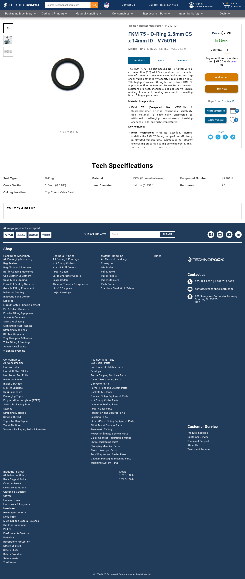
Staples (7, 408)
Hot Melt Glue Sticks (15, 371)
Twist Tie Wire (11, 425)
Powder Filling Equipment (18, 313)
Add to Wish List (216, 120)
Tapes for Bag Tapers (15, 421)
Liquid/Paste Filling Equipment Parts (112, 421)
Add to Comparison (216, 111)
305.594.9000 (203, 281)
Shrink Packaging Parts (104, 441)
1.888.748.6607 (224, 281)
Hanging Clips (11, 500)
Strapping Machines (15, 329)
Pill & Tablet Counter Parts (106, 425)
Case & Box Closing (15, 280)
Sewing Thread (12, 417)
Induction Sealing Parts (104, 404)
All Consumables (13, 362)
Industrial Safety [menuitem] (189, 13)
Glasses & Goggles (14, 491)
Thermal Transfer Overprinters (70, 284)
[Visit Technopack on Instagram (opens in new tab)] (220, 234)
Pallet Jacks (108, 271)
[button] (106, 5)
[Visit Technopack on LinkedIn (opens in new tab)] (238, 234)
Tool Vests (9, 562)
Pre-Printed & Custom (16, 533)
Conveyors (107, 263)
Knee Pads (9, 516)
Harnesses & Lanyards (16, 504)
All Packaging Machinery (18, 259)
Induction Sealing (13, 292)
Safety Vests (10, 558)
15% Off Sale (126, 479)
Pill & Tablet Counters (16, 309)
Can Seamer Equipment (17, 275)
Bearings (96, 371)
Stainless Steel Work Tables (117, 288)
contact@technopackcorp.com (214, 289)
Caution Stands (12, 483)
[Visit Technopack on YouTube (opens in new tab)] (229, 234)
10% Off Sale (126, 475)
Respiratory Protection (16, 541)
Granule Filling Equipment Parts (109, 396)
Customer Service (198, 436)
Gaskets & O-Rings (102, 392)
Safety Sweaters (13, 554)
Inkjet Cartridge (62, 292)
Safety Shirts (11, 550)
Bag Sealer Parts (100, 362)
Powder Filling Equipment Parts (109, 433)
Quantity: (217, 49)
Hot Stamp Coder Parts (104, 400)
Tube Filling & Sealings (16, 342)
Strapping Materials (15, 412)
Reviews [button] (182, 60)
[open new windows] (210, 137)
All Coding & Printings (66, 259)
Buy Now (221, 88)
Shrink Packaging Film (16, 404)
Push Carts (107, 284)
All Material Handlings (114, 259)
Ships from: (222, 101)
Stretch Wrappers (13, 334)
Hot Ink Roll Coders (64, 267)
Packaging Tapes (13, 396)
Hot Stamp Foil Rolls (15, 375)
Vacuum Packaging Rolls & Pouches (24, 429)
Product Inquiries (198, 432)
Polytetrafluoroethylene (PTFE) (21, 400)
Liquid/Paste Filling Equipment (21, 304)
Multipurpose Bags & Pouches (21, 520)
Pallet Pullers (109, 275)
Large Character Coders (67, 275)
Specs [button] (161, 60)
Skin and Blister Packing (17, 325)
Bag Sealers (10, 263)
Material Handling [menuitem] (87, 13)
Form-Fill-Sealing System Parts (109, 387)
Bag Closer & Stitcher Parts (107, 367)
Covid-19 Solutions (14, 487)
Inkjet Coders (61, 271)
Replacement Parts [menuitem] (155, 13)
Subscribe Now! (95, 234)
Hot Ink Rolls (11, 367)
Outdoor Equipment (14, 525)
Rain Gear (9, 537)
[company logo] (21, 5)
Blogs (158, 256)
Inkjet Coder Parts (101, 408)
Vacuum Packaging (14, 346)
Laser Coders (60, 280)
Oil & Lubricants (12, 392)
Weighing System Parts (104, 462)
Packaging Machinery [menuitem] (18, 13)
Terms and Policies (199, 449)
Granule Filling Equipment (18, 288)
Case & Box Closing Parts (106, 379)
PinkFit (7, 529)
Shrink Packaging (13, 321)
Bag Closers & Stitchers (17, 267)
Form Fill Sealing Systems (18, 284)
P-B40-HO (170, 25)
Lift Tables (107, 267)
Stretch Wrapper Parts (104, 450)
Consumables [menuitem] (121, 13)
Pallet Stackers (110, 280)
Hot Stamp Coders (64, 263)
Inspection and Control (16, 296)
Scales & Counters (14, 317)
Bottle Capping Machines (18, 271)
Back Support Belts (14, 479)
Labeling (8, 300)
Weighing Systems (14, 350)
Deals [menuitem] (223, 13)
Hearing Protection (14, 512)
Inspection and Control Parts (108, 412)
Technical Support (198, 441)
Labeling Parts (99, 417)
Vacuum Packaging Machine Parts (111, 458)
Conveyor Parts (100, 383)
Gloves (7, 495)
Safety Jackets (12, 545)
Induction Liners (12, 379)
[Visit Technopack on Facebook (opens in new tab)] (211, 234)
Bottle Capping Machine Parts (108, 375)
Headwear (9, 508)
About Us (193, 445)
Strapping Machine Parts (105, 446)
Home (132, 25)
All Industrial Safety (15, 475)
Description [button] (139, 60)
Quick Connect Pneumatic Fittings (111, 437)
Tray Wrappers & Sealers (17, 338)
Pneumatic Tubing (101, 429)
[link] (128, 5)
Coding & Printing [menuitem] (53, 13)
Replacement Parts (150, 25)
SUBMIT (167, 234)
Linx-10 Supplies (62, 288)
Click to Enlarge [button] (69, 131)
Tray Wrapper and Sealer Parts (108, 454)
